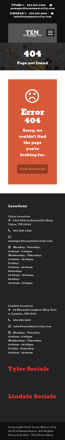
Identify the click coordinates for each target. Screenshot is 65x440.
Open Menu (50, 32)
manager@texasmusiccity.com (32, 8)
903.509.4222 (36, 5)
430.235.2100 (38, 13)
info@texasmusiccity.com (32, 17)
